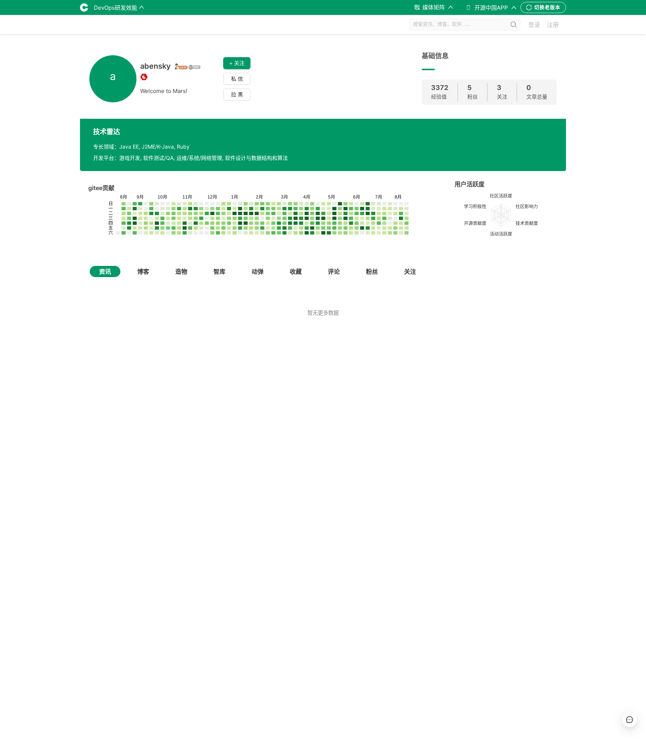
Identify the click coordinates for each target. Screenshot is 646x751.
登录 (534, 24)
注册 (553, 24)
